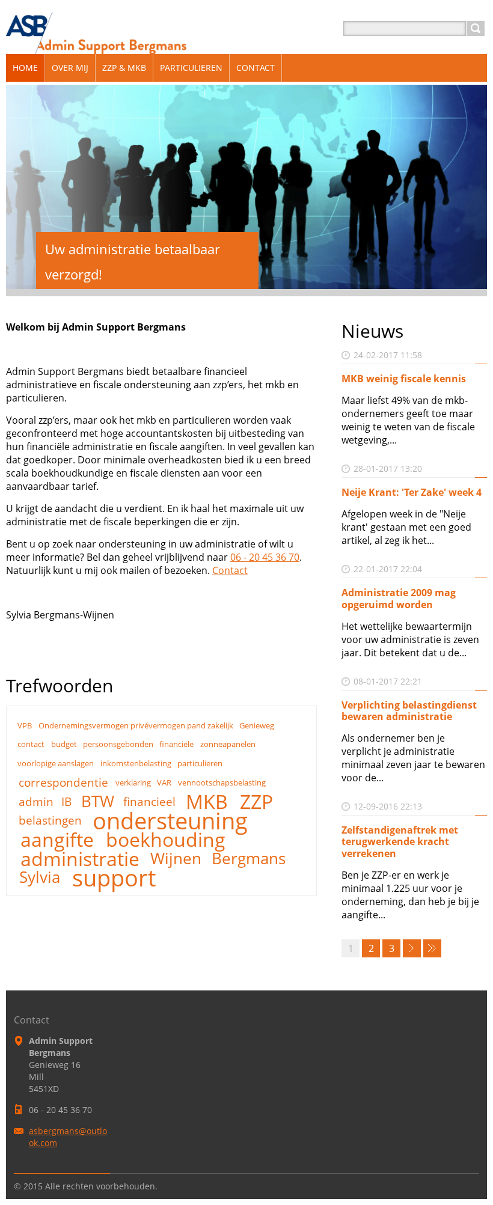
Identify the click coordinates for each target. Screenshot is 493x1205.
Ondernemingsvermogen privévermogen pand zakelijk (135, 725)
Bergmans (249, 859)
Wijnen (175, 859)
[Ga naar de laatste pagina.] (432, 948)
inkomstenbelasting (135, 763)
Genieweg (256, 725)
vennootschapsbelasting (222, 782)
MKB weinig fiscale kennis (403, 378)
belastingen (50, 820)
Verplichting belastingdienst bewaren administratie (409, 710)
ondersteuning (170, 820)
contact (30, 744)
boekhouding (165, 840)
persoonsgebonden (118, 744)
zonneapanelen (228, 744)
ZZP (256, 802)
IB (66, 801)
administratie (79, 859)
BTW (97, 802)
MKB (207, 802)
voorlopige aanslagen (55, 763)
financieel (149, 801)
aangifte (57, 840)
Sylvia (39, 877)
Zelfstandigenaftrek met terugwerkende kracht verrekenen (399, 841)
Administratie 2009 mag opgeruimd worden (398, 598)
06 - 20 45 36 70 (264, 557)
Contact (230, 570)
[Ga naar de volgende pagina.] (412, 948)
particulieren (199, 763)
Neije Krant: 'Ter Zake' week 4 (411, 492)
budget (64, 744)
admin (36, 801)
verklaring (133, 782)
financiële (176, 744)
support (114, 877)
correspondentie (63, 782)
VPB (24, 725)
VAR (164, 782)
